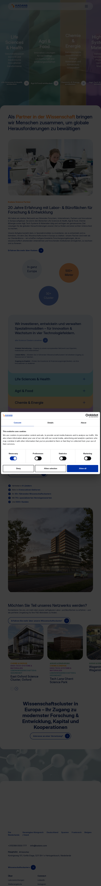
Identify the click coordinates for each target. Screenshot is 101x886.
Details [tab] (51, 423)
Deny (18, 468)
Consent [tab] (17, 423)
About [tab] (83, 423)
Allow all (82, 468)
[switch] (38, 458)
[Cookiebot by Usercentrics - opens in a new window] (87, 415)
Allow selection (50, 468)
